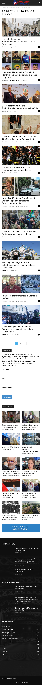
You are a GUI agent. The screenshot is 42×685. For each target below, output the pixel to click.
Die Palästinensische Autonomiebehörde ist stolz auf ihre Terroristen (19, 41)
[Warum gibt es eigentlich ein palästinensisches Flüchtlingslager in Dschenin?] (21, 250)
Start (3, 8)
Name (4, 378)
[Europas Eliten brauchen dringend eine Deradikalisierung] (11, 485)
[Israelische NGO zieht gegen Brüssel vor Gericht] (11, 439)
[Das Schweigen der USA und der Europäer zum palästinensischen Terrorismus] (21, 314)
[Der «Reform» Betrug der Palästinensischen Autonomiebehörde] (21, 93)
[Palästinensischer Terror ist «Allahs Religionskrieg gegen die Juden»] (21, 219)
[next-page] (25, 343)
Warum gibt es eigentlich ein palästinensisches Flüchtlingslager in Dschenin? (19, 265)
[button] (3, 3)
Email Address (7, 387)
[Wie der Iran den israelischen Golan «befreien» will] (7, 590)
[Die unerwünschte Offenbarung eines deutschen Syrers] (7, 551)
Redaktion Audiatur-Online (10, 80)
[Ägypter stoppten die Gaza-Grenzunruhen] (7, 573)
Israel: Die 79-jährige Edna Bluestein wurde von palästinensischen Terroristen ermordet (19, 201)
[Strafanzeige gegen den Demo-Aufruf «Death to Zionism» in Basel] (11, 417)
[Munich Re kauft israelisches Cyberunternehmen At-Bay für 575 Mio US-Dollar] (31, 439)
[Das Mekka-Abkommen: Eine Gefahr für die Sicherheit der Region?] (31, 485)
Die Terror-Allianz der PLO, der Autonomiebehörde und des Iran (17, 168)
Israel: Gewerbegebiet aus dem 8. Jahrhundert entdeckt (30, 517)
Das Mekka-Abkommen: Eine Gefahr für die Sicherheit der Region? (29, 495)
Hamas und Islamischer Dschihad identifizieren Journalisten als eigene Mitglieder (19, 75)
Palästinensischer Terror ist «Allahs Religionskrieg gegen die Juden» (19, 232)
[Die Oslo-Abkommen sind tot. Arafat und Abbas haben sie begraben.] (31, 417)
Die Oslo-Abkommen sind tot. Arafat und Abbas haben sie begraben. (30, 427)
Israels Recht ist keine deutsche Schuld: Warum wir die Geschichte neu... (10, 517)
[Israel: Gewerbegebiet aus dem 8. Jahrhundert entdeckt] (31, 507)
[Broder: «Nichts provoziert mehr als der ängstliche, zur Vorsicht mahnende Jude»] (11, 463)
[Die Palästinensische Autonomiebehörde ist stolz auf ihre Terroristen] (21, 27)
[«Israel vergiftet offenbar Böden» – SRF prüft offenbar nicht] (31, 463)
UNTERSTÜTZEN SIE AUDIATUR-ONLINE (20, 528)
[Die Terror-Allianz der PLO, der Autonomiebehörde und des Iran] (21, 155)
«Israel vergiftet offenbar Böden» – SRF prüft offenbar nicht (30, 473)
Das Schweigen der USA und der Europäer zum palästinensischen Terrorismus (17, 329)
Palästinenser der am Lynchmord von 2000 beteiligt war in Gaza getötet (19, 137)
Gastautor (5, 47)
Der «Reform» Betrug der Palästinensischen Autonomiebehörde (20, 107)
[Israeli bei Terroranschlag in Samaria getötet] (21, 283)
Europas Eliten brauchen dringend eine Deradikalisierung (10, 495)
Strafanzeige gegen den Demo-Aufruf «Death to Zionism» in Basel (10, 427)
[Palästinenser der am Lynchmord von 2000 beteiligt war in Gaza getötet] (21, 124)
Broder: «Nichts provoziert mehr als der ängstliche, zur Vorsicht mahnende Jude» (11, 473)
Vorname (5, 369)
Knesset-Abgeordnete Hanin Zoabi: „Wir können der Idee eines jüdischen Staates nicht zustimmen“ (26, 599)
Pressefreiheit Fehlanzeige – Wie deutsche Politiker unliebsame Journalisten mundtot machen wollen (27, 561)
